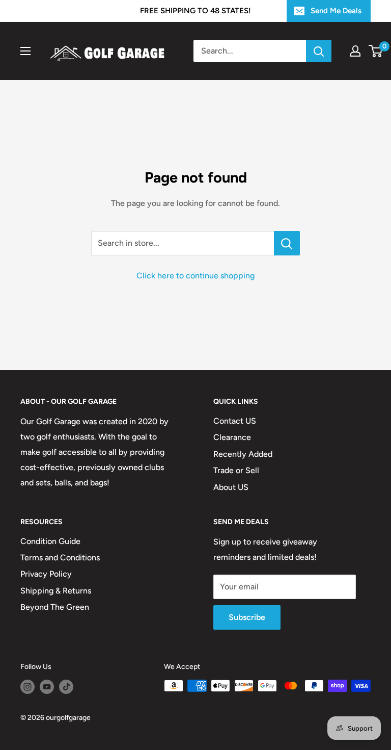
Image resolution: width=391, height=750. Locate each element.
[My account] (355, 51)
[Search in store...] (287, 243)
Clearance (232, 437)
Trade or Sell (236, 470)
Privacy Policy (46, 574)
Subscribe (247, 617)
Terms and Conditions (60, 557)
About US (230, 487)
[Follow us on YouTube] (47, 687)
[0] (376, 51)
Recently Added (242, 454)
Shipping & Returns (55, 591)
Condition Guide (50, 541)
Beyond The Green (54, 607)
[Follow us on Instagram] (27, 687)
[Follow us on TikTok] (66, 687)
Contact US (234, 421)
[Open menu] (25, 51)
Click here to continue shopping (195, 275)
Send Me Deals (336, 10)
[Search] (318, 51)
